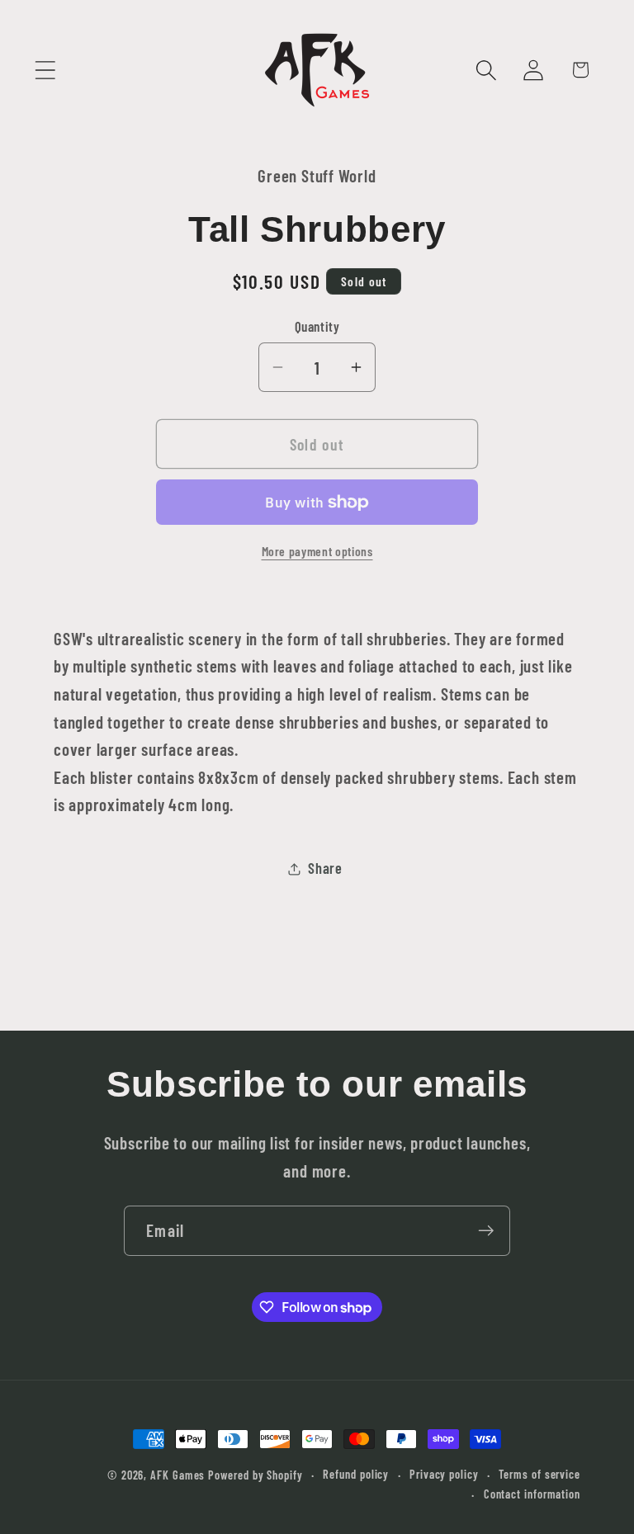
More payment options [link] (317, 551)
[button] (45, 69)
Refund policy (356, 1474)
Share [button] (325, 868)
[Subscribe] (485, 1231)
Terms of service (539, 1474)
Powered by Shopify (255, 1475)
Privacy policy (444, 1474)
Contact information (532, 1494)
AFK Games (177, 1475)
